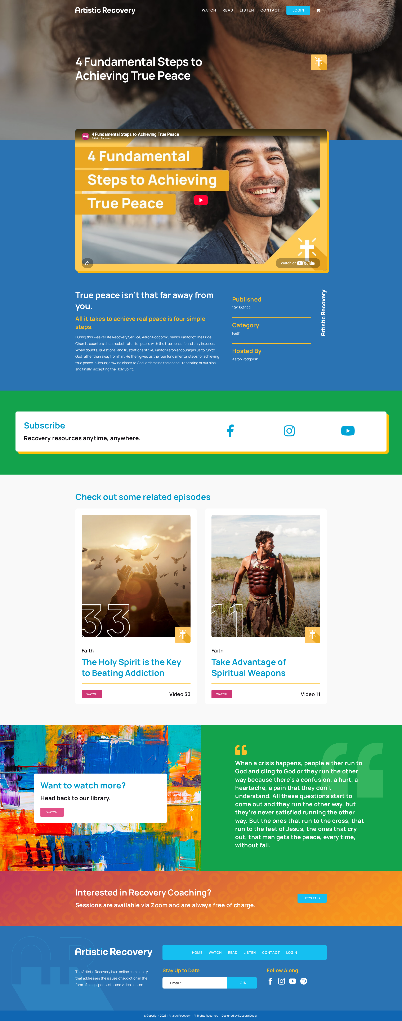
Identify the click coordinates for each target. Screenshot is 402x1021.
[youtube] (292, 981)
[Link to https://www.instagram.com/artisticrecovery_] (289, 431)
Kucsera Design (248, 1015)
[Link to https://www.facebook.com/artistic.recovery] (230, 431)
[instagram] (281, 981)
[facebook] (270, 981)
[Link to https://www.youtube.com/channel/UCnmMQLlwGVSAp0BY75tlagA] (348, 431)
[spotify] (303, 981)
